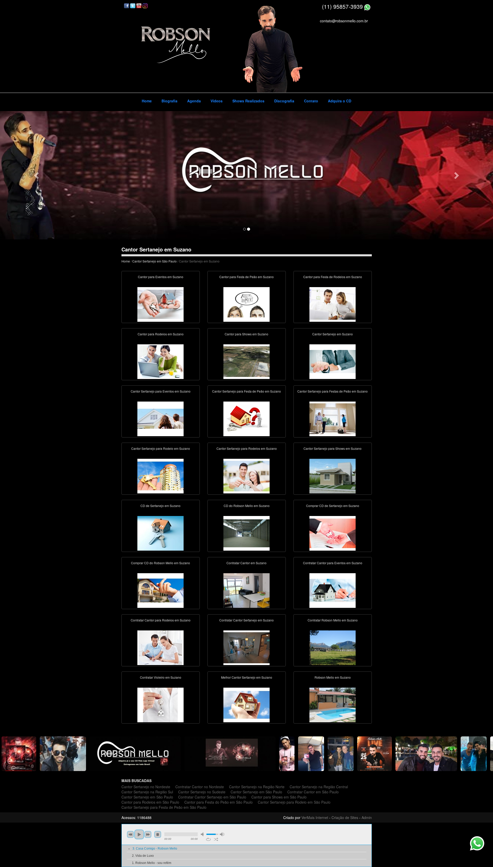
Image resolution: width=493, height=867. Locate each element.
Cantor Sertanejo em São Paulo (154, 261)
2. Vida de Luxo (143, 855)
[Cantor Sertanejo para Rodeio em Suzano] (160, 475)
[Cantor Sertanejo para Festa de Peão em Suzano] (246, 418)
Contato (311, 100)
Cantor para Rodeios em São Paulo (150, 802)
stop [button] (157, 834)
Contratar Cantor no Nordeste (199, 786)
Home (147, 100)
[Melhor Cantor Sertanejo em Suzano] (246, 704)
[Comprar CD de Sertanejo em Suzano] (332, 532)
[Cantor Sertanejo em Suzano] (332, 361)
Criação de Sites (344, 817)
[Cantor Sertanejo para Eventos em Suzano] (160, 418)
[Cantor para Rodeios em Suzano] (160, 361)
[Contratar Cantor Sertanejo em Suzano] (246, 647)
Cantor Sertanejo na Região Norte (257, 786)
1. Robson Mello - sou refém (151, 862)
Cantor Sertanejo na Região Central (319, 786)
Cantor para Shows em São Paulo (279, 797)
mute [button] (203, 834)
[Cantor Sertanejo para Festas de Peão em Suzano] (332, 418)
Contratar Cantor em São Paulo (313, 791)
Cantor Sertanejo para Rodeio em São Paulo (294, 802)
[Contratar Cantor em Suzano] (246, 589)
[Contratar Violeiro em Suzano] (160, 704)
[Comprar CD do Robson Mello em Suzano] (160, 589)
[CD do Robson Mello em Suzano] (246, 532)
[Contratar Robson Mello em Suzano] (332, 647)
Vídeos (217, 100)
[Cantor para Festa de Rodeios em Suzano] (332, 303)
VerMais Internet (314, 817)
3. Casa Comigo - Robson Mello (154, 848)
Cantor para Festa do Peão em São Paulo (218, 802)
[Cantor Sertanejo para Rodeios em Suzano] (246, 475)
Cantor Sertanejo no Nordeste (145, 786)
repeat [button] (208, 839)
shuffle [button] (216, 839)
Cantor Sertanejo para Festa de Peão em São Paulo (163, 807)
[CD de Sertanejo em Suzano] (160, 532)
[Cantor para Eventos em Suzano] (160, 303)
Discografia (284, 100)
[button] (37, 175)
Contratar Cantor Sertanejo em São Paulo (212, 797)
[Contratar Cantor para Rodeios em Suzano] (160, 647)
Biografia (169, 100)
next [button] (147, 834)
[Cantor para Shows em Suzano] (246, 361)
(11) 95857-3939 (342, 6)
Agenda (194, 100)
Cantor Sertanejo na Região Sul (147, 791)
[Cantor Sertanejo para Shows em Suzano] (332, 475)
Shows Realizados (248, 100)
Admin (367, 817)
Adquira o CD (339, 100)
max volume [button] (222, 834)
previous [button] (130, 834)
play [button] (139, 834)
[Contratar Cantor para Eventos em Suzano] (332, 589)
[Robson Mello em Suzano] (332, 704)
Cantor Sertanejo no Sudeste (201, 791)
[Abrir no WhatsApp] (367, 6)
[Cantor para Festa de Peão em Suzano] (246, 303)
